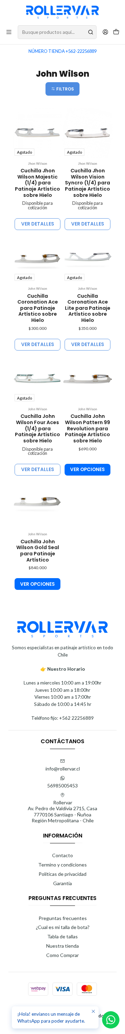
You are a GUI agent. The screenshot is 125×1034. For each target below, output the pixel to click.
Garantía (62, 883)
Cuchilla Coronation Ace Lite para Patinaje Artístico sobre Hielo (87, 308)
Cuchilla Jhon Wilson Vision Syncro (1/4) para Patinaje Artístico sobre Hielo (87, 183)
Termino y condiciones (62, 865)
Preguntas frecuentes (63, 918)
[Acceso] (105, 32)
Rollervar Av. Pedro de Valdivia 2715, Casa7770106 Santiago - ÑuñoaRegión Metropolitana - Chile (62, 812)
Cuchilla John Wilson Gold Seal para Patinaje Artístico (37, 550)
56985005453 (62, 785)
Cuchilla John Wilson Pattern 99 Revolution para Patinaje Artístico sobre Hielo (87, 428)
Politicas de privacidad (62, 874)
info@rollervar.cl (62, 769)
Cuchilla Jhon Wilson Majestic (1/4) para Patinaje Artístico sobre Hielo (37, 183)
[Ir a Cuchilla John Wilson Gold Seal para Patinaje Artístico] (37, 503)
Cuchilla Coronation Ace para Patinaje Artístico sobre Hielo (37, 308)
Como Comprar (62, 955)
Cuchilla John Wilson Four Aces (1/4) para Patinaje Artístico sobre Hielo (37, 428)
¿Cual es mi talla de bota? (63, 927)
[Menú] (9, 32)
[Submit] (91, 32)
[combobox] (57, 32)
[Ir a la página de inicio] (62, 12)
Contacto (62, 855)
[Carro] (116, 32)
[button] (62, 89)
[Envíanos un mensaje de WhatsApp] (110, 1019)
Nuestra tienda (62, 946)
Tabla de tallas (62, 936)
